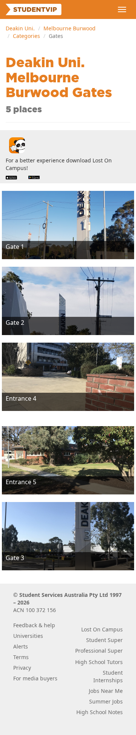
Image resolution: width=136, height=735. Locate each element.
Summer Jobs (106, 701)
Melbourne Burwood (69, 28)
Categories (26, 35)
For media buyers (35, 678)
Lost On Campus (102, 629)
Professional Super (99, 650)
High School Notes (99, 712)
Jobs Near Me (106, 690)
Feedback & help (34, 625)
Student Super (104, 640)
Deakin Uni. (20, 28)
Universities (28, 635)
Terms (21, 657)
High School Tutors (99, 662)
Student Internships (108, 676)
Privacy (22, 667)
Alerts (20, 646)
